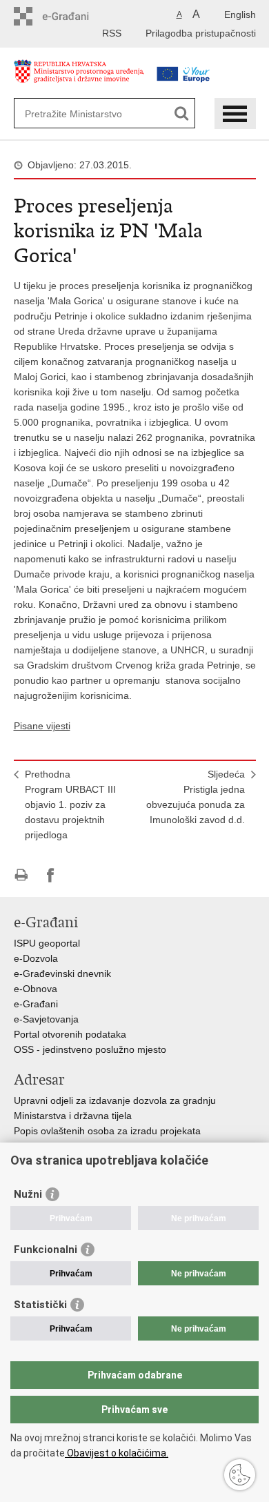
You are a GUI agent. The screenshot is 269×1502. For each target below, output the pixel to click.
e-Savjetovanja (46, 1019)
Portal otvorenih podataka (70, 1034)
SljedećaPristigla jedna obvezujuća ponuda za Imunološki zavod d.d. (195, 797)
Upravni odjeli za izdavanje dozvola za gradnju (115, 1100)
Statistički (40, 1304)
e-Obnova (35, 988)
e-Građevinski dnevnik (62, 973)
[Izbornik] (235, 113)
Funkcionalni (45, 1249)
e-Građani (36, 1003)
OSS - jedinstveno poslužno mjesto (90, 1049)
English (240, 14)
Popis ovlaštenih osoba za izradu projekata (107, 1130)
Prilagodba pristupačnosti (201, 33)
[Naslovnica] (79, 78)
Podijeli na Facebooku (50, 875)
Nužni (28, 1194)
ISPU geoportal (47, 943)
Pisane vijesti (42, 725)
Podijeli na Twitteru (80, 875)
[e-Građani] (73, 16)
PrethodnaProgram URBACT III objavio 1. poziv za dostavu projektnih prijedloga (70, 804)
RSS (111, 33)
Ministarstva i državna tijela (73, 1115)
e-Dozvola (36, 958)
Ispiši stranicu (21, 875)
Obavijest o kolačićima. (116, 1453)
